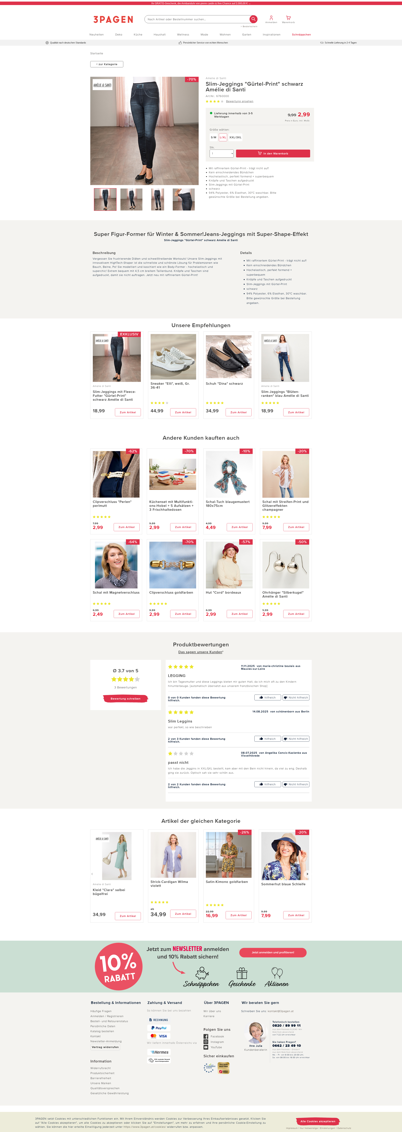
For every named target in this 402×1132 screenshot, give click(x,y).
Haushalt (160, 34)
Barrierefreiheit (100, 1078)
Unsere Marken (100, 1083)
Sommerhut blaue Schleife (283, 884)
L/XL (223, 137)
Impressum (292, 1128)
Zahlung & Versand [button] (164, 1003)
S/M (213, 137)
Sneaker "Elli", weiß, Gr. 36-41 (170, 386)
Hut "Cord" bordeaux (223, 592)
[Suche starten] (254, 19)
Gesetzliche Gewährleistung (109, 1093)
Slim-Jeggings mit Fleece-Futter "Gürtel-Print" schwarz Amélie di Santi (114, 396)
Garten (246, 34)
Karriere (209, 1016)
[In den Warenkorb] (273, 147)
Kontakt (95, 1036)
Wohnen (225, 34)
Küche (138, 34)
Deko (118, 34)
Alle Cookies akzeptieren (318, 1121)
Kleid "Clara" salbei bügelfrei (109, 892)
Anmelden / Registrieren (107, 1016)
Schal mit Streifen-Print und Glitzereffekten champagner (285, 506)
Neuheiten (97, 34)
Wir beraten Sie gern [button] (260, 1003)
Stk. (212, 147)
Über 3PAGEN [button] (216, 1003)
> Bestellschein (249, 26)
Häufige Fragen (101, 1011)
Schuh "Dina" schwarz (224, 384)
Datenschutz (344, 1128)
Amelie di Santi (216, 78)
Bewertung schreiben (126, 698)
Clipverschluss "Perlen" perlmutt (112, 504)
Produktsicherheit (102, 1073)
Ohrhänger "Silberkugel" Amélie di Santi (283, 594)
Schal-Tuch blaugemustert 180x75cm (228, 504)
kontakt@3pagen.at (281, 1011)
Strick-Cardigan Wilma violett (169, 884)
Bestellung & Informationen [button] (116, 1003)
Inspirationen (272, 34)
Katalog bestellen (102, 1031)
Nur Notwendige (309, 1128)
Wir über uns (212, 1011)
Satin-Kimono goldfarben (227, 882)
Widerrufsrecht (100, 1068)
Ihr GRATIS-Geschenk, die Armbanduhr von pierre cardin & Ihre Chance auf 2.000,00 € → (201, 3)
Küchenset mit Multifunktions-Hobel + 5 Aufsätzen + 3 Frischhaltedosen (171, 506)
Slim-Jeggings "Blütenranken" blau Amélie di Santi (285, 394)
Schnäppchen (301, 34)
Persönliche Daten (102, 1026)
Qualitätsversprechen (105, 1088)
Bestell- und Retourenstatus (109, 1021)
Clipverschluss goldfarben (171, 592)
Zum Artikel (128, 412)
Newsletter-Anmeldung (106, 1041)
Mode (204, 34)
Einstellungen (327, 1128)
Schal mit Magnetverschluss (116, 592)
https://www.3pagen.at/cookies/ (145, 1127)
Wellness (183, 34)
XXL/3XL (235, 137)
